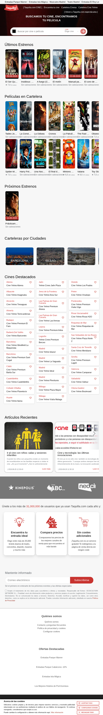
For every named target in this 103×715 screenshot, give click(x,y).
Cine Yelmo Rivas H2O (81, 317)
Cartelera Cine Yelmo (88, 7)
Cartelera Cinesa (68, 7)
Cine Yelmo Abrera (14, 285)
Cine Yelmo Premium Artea (51, 330)
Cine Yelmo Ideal (46, 371)
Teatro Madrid (73, 2)
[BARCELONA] (19, 255)
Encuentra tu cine (51, 7)
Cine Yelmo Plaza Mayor (50, 390)
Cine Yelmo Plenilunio (49, 380)
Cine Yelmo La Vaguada (50, 361)
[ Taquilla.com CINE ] (32, 7)
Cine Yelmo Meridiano (81, 351)
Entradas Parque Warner (16, 2)
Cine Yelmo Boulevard (81, 391)
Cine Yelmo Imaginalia (16, 295)
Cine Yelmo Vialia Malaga (50, 399)
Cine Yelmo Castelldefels (17, 382)
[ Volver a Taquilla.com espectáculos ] (81, 12)
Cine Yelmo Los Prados (81, 285)
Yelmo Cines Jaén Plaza (50, 285)
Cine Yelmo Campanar (81, 372)
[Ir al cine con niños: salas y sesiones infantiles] (29, 447)
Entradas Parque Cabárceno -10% (51, 667)
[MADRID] (81, 255)
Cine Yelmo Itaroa (14, 401)
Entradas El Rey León (91, 2)
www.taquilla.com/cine (11, 6)
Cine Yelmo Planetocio (16, 391)
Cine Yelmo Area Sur (48, 295)
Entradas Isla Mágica (38, 2)
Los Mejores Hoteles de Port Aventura (51, 686)
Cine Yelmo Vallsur (79, 382)
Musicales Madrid (57, 2)
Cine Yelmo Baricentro (16, 336)
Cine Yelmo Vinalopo (80, 295)
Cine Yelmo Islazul (47, 352)
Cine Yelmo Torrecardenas (18, 314)
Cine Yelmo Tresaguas (16, 304)
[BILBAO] (50, 255)
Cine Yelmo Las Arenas (49, 321)
